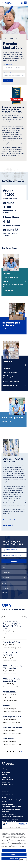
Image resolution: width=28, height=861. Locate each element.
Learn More (4, 329)
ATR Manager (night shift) (12, 717)
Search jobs (14, 561)
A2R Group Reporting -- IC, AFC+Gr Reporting (12, 667)
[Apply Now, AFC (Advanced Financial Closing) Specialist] (25, 683)
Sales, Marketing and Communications (9, 377)
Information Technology (10, 372)
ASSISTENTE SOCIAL (10, 692)
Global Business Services (10, 385)
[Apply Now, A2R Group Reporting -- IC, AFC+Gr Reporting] (25, 670)
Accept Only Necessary (14, 854)
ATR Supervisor (8, 739)
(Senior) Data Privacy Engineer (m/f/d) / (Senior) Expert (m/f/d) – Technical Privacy (12, 625)
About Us (4, 774)
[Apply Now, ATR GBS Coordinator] (25, 709)
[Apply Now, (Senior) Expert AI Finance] (25, 645)
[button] (14, 567)
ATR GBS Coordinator (10, 706)
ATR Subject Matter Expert (12, 728)
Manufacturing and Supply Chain (11, 806)
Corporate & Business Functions (12, 365)
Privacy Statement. (13, 848)
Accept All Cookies (14, 858)
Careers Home (5, 772)
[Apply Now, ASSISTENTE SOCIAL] (25, 696)
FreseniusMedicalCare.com (9, 787)
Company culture (8, 520)
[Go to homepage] (6, 3)
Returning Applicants (7, 784)
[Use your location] (23, 75)
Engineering (6, 368)
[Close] (26, 831)
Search (8, 80)
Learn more (4, 421)
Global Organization (7, 779)
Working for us (5, 777)
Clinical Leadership (8, 290)
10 (19, 751)
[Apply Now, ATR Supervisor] (25, 741)
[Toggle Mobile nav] (21, 3)
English (21, 859)
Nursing (5, 281)
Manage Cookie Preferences (14, 851)
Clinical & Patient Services (11, 277)
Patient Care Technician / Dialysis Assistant (13, 286)
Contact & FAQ (5, 782)
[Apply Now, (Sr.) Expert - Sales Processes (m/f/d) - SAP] (25, 657)
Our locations (7, 525)
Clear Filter (4, 593)
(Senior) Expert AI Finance (12, 642)
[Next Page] (22, 751)
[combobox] (12, 75)
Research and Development (11, 381)
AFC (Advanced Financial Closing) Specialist (11, 680)
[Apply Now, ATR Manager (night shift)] (25, 720)
